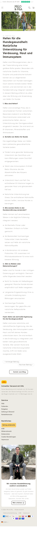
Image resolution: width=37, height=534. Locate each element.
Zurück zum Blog (19, 372)
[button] (2, 8)
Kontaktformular (6, 414)
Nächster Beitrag (25, 365)
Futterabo (4, 406)
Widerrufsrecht (6, 431)
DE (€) (5, 522)
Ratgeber (4, 409)
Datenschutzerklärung (10, 513)
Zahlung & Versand (7, 412)
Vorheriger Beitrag (12, 362)
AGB (2, 428)
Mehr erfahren (17, 503)
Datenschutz (5, 434)
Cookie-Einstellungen (8, 437)
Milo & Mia (10, 509)
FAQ (2, 403)
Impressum (5, 439)
